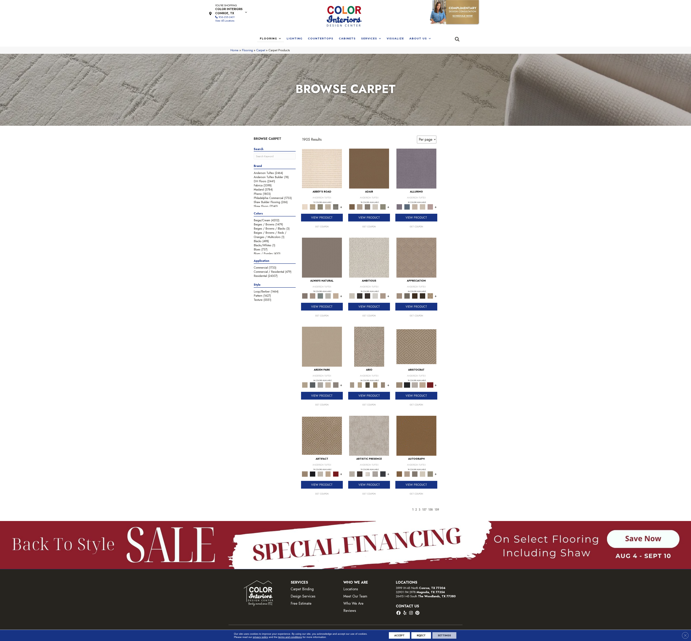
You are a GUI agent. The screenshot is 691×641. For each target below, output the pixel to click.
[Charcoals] (359, 295)
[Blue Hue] (312, 384)
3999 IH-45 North (407, 588)
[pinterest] (417, 613)
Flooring (247, 50)
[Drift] (328, 384)
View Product (322, 218)
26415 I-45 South (426, 596)
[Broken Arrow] (383, 384)
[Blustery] (328, 295)
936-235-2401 (227, 17)
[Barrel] (322, 257)
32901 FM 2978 (420, 592)
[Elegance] (375, 206)
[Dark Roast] (367, 295)
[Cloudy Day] (320, 384)
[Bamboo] (312, 206)
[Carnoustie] (430, 295)
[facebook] (398, 613)
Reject (421, 635)
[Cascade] (414, 384)
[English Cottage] (383, 206)
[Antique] (359, 384)
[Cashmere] (422, 384)
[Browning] (422, 295)
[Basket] (312, 295)
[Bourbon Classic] (369, 168)
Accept (399, 635)
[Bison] (414, 295)
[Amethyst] (416, 168)
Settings (444, 635)
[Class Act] (367, 206)
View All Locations (224, 20)
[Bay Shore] (375, 384)
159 (437, 509)
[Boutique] (335, 295)
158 (430, 509)
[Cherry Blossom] (430, 384)
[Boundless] (320, 206)
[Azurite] (407, 206)
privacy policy (260, 637)
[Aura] (322, 168)
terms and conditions (290, 637)
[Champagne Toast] (359, 206)
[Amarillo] (416, 257)
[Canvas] (369, 257)
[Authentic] (322, 346)
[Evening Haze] (335, 384)
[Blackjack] (407, 384)
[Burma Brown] (359, 473)
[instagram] (411, 613)
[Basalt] (414, 206)
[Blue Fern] (320, 295)
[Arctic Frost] (407, 295)
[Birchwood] (416, 346)
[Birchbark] (422, 206)
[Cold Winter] (375, 473)
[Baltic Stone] (369, 435)
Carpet (260, 50)
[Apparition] (367, 384)
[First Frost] (375, 295)
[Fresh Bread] (383, 295)
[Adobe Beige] (369, 346)
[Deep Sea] (383, 473)
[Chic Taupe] (328, 206)
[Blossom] (430, 206)
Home (234, 50)
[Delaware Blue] (335, 206)
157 (424, 509)
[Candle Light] (367, 473)
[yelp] (404, 613)
